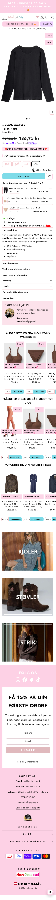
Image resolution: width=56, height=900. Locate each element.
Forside (12, 28)
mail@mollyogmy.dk (27, 321)
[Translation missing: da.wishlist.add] (49, 176)
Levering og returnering (14, 274)
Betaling (6, 280)
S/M (17, 164)
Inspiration (7, 298)
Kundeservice (27, 827)
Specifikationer (10, 263)
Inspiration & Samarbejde (27, 841)
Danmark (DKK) (28, 884)
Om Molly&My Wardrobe (15, 292)
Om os (27, 834)
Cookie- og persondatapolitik (28, 807)
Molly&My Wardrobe (36, 28)
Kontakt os (27, 776)
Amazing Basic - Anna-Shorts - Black (23, 188)
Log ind (21, 761)
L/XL (36, 164)
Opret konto (32, 761)
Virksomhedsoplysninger (27, 802)
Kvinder (21, 28)
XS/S (7, 164)
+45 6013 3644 (33, 786)
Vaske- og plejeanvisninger (16, 269)
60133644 (24, 318)
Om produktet (9, 230)
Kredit (5, 286)
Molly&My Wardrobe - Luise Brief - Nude (25, 208)
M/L (26, 164)
